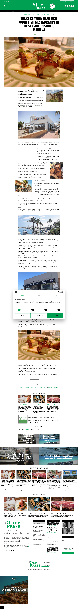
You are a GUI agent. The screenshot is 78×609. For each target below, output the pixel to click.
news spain (50, 387)
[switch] (32, 310)
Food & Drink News (34, 379)
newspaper (56, 387)
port (32, 389)
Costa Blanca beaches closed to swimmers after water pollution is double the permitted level (53, 523)
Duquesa (36, 387)
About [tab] (56, 295)
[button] (44, 523)
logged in (27, 429)
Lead (41, 14)
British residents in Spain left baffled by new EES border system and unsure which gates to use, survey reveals (53, 543)
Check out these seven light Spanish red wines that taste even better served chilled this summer (54, 482)
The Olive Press (43, 389)
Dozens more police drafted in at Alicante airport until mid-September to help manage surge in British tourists (53, 536)
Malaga (44, 14)
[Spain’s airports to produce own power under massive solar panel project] (49, 439)
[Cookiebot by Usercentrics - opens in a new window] (58, 292)
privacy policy (68, 549)
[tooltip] (65, 6)
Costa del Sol (27, 387)
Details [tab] (39, 295)
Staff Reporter (41, 34)
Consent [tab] (22, 295)
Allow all (55, 315)
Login (71, 1)
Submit (68, 553)
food (41, 387)
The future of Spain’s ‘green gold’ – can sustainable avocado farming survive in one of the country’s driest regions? (70, 483)
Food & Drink (36, 14)
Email (63, 540)
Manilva (45, 387)
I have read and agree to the (69, 549)
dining (32, 387)
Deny (22, 315)
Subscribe (64, 1)
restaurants (37, 389)
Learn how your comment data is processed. (48, 432)
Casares (21, 387)
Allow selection (39, 315)
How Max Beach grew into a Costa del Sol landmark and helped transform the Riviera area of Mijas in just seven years (24, 408)
